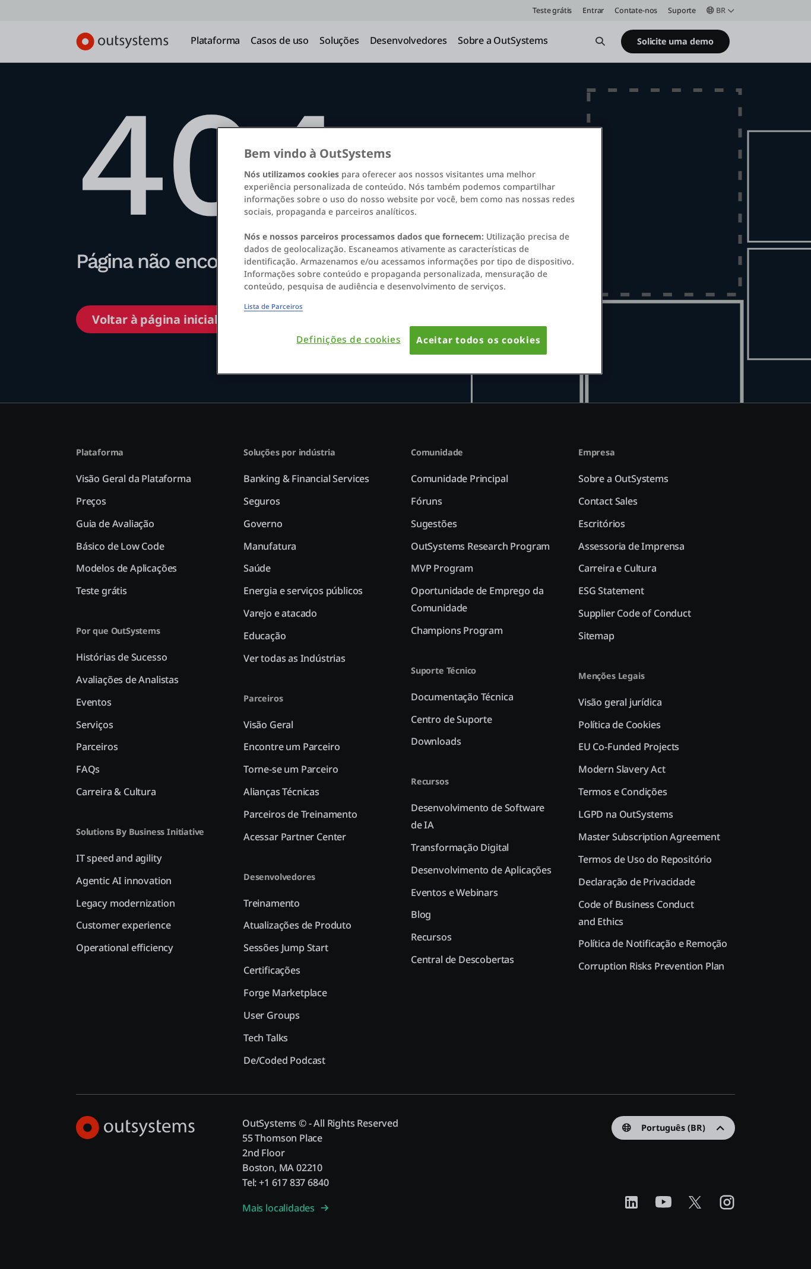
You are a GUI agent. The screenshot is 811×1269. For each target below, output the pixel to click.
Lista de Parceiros (273, 306)
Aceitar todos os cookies (478, 340)
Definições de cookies (348, 339)
